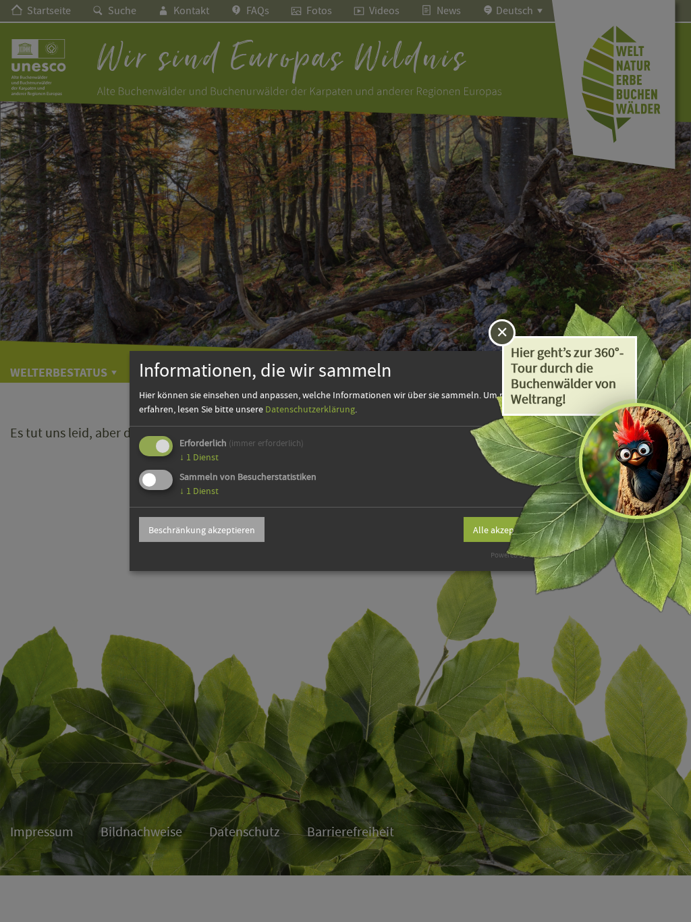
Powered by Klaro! (519, 555)
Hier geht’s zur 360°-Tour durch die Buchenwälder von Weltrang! (567, 376)
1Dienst (199, 457)
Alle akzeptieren (505, 530)
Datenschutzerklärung (310, 409)
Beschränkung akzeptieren (201, 530)
